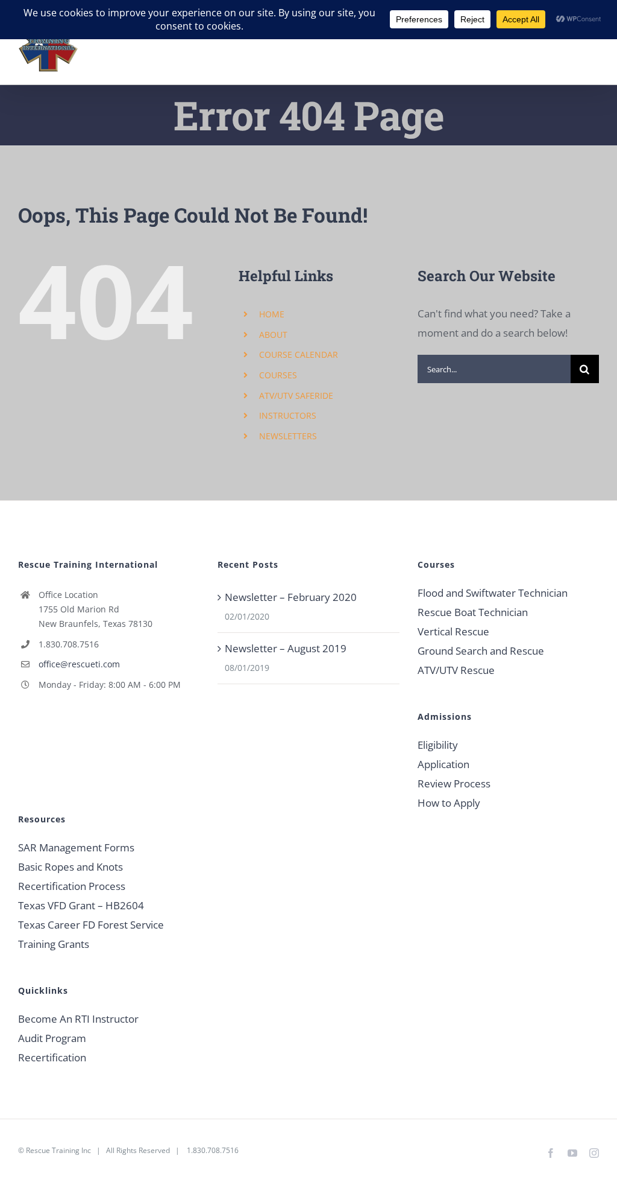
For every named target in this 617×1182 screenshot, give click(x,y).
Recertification (52, 1057)
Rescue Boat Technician (473, 612)
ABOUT (273, 334)
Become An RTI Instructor (78, 1019)
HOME (271, 314)
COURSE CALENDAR (298, 354)
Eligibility (438, 745)
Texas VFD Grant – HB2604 (81, 905)
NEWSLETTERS (288, 436)
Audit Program (52, 1038)
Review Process (454, 783)
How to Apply (449, 803)
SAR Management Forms (76, 847)
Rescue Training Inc (58, 1150)
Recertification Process (71, 886)
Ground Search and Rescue (481, 651)
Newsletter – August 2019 (285, 648)
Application (443, 764)
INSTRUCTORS (287, 415)
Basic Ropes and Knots (70, 867)
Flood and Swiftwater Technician (493, 593)
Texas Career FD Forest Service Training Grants (91, 934)
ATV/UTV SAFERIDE (296, 395)
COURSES (278, 375)
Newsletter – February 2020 (291, 597)
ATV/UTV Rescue (456, 670)
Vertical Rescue (453, 631)
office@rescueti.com (79, 664)
